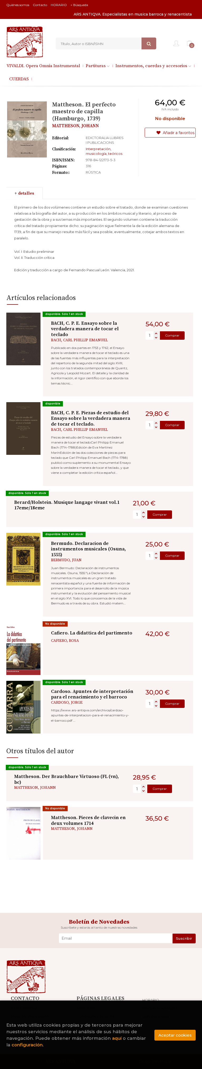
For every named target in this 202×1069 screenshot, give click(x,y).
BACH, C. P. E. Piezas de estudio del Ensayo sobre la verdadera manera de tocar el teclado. (90, 418)
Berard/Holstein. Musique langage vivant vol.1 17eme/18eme (66, 505)
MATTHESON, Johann (75, 126)
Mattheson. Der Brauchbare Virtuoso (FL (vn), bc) (66, 779)
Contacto (40, 5)
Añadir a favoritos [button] (178, 132)
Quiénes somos (17, 5)
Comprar (172, 335)
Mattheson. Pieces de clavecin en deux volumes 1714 (88, 820)
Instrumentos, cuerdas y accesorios (151, 66)
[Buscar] (149, 44)
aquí (117, 1038)
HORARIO (59, 5)
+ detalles (24, 193)
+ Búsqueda (79, 5)
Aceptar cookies (174, 1035)
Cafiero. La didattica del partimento (91, 633)
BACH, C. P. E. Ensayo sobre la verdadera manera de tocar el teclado (85, 329)
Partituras (96, 66)
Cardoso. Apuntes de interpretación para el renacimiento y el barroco (92, 694)
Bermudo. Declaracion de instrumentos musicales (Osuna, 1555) (88, 549)
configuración (27, 1044)
